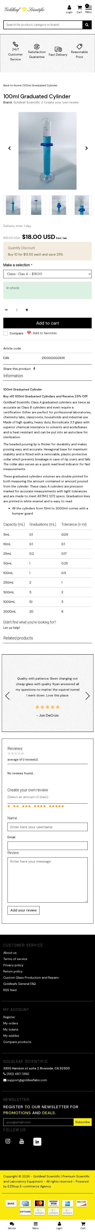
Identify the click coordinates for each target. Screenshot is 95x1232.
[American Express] (69, 1206)
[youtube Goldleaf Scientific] (21, 1141)
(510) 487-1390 (17, 1074)
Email (11, 837)
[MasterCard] (41, 1206)
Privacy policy (13, 965)
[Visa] (55, 1206)
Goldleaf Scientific (26, 102)
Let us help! (11, 628)
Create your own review (61, 102)
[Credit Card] (27, 1206)
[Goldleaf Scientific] (24, 9)
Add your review (23, 910)
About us (10, 953)
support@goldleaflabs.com (27, 1080)
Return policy (13, 971)
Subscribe (82, 1122)
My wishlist (11, 1036)
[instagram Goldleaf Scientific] (7, 1141)
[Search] (87, 25)
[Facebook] (34, 369)
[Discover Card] (82, 1206)
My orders (10, 1023)
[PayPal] (41, 1214)
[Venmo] (68, 1214)
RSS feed (10, 990)
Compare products (17, 1042)
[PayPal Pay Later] (55, 1214)
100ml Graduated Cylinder (40, 85)
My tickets (10, 1029)
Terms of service (15, 959)
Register (9, 1017)
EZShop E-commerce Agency (29, 1186)
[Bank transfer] (13, 1206)
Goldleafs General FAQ (19, 984)
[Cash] (27, 1214)
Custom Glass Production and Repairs (31, 978)
